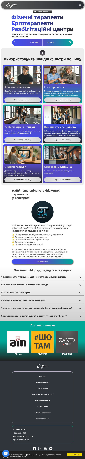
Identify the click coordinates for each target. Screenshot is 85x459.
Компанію (34, 42)
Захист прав (42, 406)
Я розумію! (74, 454)
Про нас (42, 376)
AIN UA (18, 354)
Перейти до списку (22, 100)
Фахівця (50, 42)
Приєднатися (42, 262)
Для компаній (42, 388)
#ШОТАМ (42, 354)
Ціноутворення (42, 418)
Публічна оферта (42, 400)
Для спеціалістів (42, 382)
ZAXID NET (67, 354)
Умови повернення (42, 412)
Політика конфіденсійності (42, 394)
